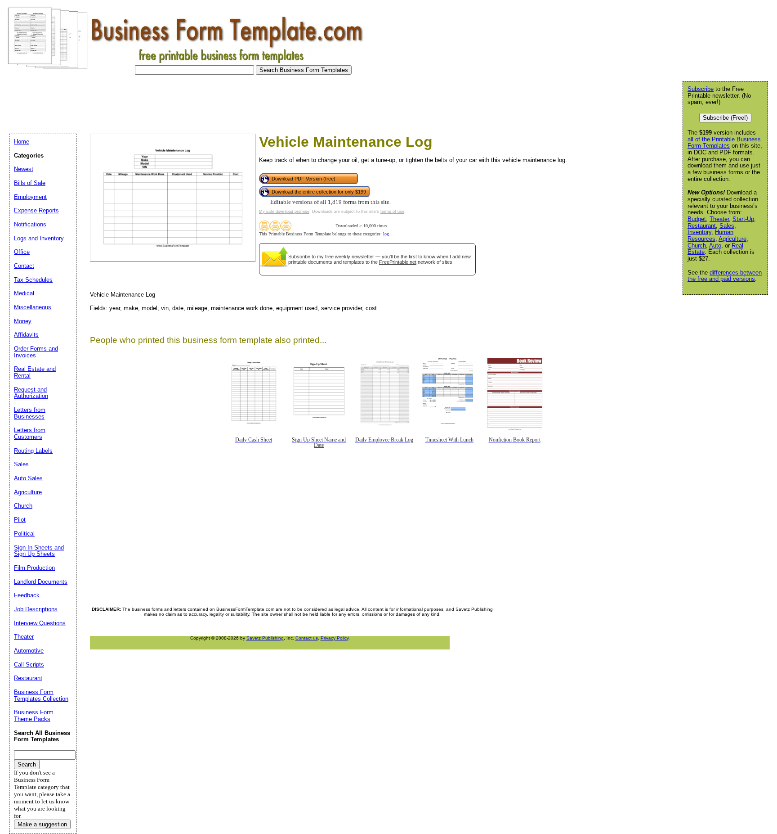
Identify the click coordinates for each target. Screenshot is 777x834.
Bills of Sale (29, 183)
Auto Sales (28, 478)
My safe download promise (284, 211)
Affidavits (26, 334)
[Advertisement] (168, 101)
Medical (24, 293)
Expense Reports (36, 210)
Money (22, 321)
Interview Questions (40, 623)
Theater (719, 219)
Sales (726, 225)
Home (21, 141)
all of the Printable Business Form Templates (724, 142)
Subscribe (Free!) (725, 117)
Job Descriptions (36, 609)
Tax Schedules (33, 279)
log (386, 233)
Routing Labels (33, 450)
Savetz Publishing (265, 638)
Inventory (699, 232)
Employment (30, 197)
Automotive (29, 650)
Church (697, 245)
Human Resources (710, 235)
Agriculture (732, 238)
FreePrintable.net (397, 262)
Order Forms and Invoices (36, 352)
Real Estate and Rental (35, 372)
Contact (24, 265)
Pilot (20, 519)
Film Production (34, 567)
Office (22, 251)
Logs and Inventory (39, 238)
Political (24, 533)
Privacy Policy (334, 638)
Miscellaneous (32, 307)
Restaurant (702, 225)
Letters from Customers (29, 433)
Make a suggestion (42, 824)
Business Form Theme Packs (34, 715)
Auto (715, 245)
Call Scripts (29, 664)
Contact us (306, 638)
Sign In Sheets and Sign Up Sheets (39, 551)
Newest (23, 169)
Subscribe (299, 256)
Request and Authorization (31, 393)
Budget (697, 219)
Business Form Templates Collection (41, 695)
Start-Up (743, 219)
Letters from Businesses (29, 413)
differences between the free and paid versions (725, 276)
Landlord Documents (40, 581)
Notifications (30, 224)
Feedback (27, 595)
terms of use (392, 211)
